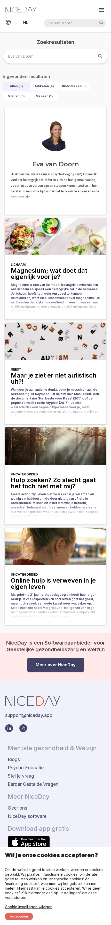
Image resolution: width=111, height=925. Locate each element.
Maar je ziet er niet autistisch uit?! (54, 378)
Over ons (17, 808)
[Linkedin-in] (9, 728)
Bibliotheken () (74, 86)
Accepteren (19, 916)
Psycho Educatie (26, 767)
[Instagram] (23, 728)
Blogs (14, 759)
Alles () (16, 86)
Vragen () (16, 96)
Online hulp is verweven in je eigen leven (53, 583)
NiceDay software (27, 816)
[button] (101, 9)
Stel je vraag (21, 776)
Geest (16, 369)
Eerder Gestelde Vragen (33, 784)
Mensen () (44, 96)
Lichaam (18, 264)
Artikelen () (44, 86)
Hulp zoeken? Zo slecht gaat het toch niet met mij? (53, 483)
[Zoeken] (100, 56)
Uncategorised (24, 474)
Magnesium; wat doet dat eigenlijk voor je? (49, 273)
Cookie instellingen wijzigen (28, 907)
